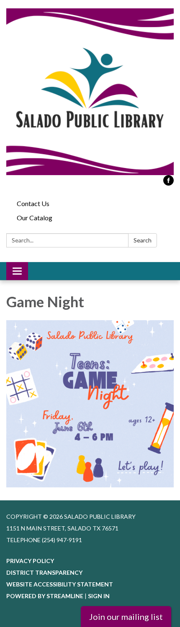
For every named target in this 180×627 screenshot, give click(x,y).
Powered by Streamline (44, 595)
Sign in (99, 595)
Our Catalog (34, 218)
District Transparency (44, 572)
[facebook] (168, 183)
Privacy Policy (30, 560)
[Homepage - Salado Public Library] (90, 91)
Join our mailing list (126, 617)
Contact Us (33, 203)
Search (143, 240)
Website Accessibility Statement (59, 584)
